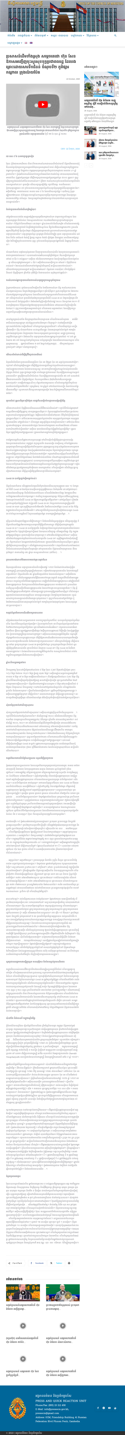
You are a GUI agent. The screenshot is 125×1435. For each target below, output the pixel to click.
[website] (115, 1408)
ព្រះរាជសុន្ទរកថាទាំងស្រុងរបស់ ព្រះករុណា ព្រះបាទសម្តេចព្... (62, 1307)
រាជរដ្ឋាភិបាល (24, 35)
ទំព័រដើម (11, 35)
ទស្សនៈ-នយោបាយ (59, 35)
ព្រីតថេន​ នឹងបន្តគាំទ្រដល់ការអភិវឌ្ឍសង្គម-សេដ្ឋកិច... (108, 141)
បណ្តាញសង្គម (13, 43)
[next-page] (91, 165)
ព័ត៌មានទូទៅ (40, 35)
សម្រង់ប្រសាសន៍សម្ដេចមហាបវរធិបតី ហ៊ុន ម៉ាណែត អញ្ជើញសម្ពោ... (22, 1307)
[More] (69, 1263)
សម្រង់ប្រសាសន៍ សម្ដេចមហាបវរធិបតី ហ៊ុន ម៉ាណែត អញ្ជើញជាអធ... (61, 1373)
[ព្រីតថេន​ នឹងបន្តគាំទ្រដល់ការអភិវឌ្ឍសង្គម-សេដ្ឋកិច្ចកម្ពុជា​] (90, 143)
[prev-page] (86, 165)
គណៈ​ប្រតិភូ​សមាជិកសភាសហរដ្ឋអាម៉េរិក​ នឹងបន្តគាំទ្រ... (109, 154)
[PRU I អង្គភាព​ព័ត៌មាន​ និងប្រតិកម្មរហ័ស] (62, 16)
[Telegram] (104, 1408)
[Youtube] (109, 1408)
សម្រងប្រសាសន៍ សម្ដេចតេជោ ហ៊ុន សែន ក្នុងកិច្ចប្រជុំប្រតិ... (22, 1373)
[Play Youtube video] (43, 104)
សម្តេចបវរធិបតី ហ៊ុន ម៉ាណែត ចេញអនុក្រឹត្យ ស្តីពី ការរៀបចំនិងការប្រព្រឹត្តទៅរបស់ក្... (101, 103)
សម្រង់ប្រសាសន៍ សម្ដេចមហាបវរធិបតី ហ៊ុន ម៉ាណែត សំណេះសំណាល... (61, 1340)
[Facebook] (98, 1408)
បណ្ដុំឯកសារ (76, 35)
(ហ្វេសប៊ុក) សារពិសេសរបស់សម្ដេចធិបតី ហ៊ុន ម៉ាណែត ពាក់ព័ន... (22, 1340)
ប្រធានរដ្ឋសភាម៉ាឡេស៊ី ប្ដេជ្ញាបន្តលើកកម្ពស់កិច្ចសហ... (108, 129)
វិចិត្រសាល (91, 35)
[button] (115, 35)
